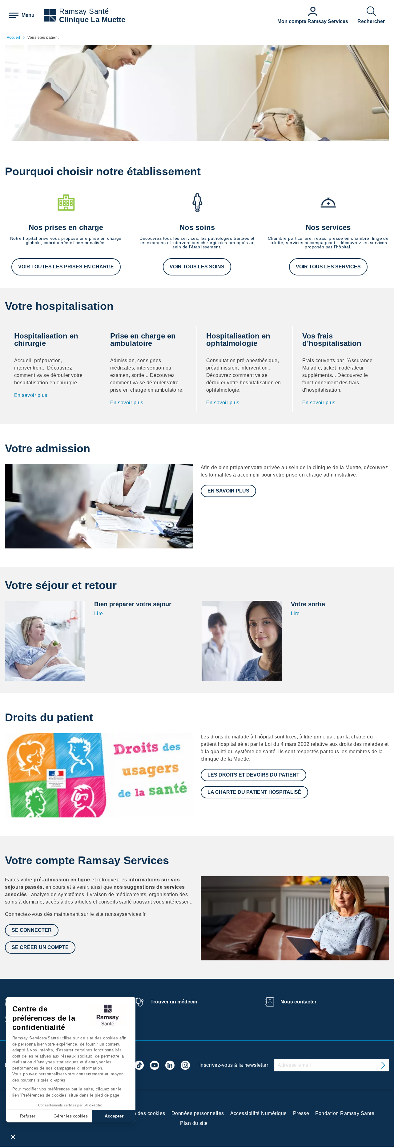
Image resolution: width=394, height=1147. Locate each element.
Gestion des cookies (141, 1113)
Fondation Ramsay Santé (344, 1113)
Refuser (27, 1115)
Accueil (13, 38)
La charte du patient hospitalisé (254, 792)
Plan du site (194, 1123)
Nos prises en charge (66, 227)
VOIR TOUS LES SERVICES (328, 266)
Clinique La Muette (92, 19)
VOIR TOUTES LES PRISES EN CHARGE (66, 266)
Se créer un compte (40, 947)
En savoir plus (30, 395)
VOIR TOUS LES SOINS (197, 266)
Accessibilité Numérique (258, 1113)
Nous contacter (298, 1001)
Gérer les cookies (71, 1115)
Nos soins (197, 227)
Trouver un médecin (174, 1001)
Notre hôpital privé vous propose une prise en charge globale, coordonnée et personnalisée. (66, 240)
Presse (301, 1113)
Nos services (328, 227)
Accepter (114, 1115)
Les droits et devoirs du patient (253, 774)
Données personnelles (197, 1113)
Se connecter (32, 930)
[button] (13, 1136)
